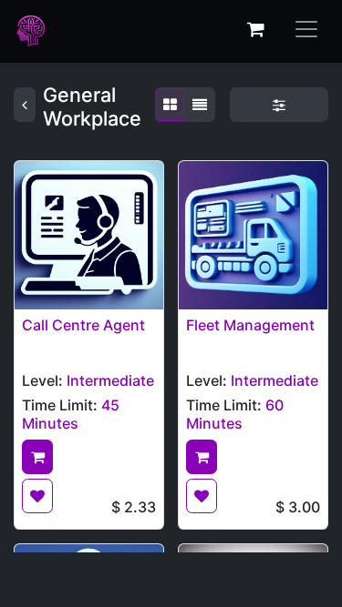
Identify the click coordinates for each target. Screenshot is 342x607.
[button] (37, 457)
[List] (199, 104)
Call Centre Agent (83, 325)
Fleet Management (250, 325)
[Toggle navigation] (306, 29)
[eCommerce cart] (255, 29)
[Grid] (170, 104)
